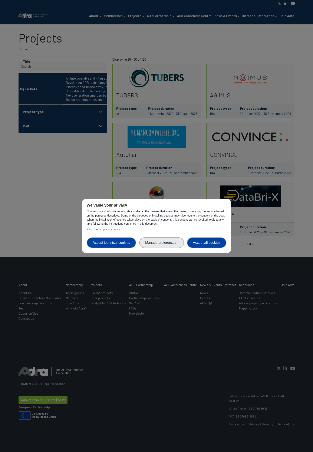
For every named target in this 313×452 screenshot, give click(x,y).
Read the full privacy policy (104, 229)
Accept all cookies (206, 242)
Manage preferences (161, 242)
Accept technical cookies (111, 242)
